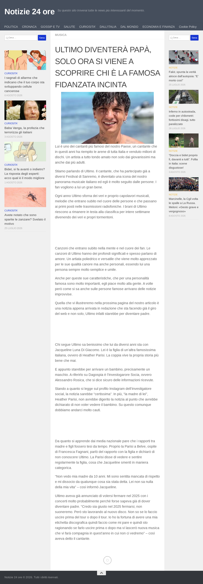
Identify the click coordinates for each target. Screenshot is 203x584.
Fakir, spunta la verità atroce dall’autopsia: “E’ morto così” (183, 76)
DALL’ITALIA (108, 26)
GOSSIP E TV (50, 26)
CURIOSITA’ (87, 26)
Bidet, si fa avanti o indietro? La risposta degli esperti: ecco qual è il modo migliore (24, 173)
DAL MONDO (129, 26)
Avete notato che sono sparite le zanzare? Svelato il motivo (25, 219)
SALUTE (69, 26)
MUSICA (61, 35)
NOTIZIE (173, 67)
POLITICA (11, 26)
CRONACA (29, 26)
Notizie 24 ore (29, 11)
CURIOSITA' (11, 73)
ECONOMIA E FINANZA (159, 26)
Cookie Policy (188, 26)
